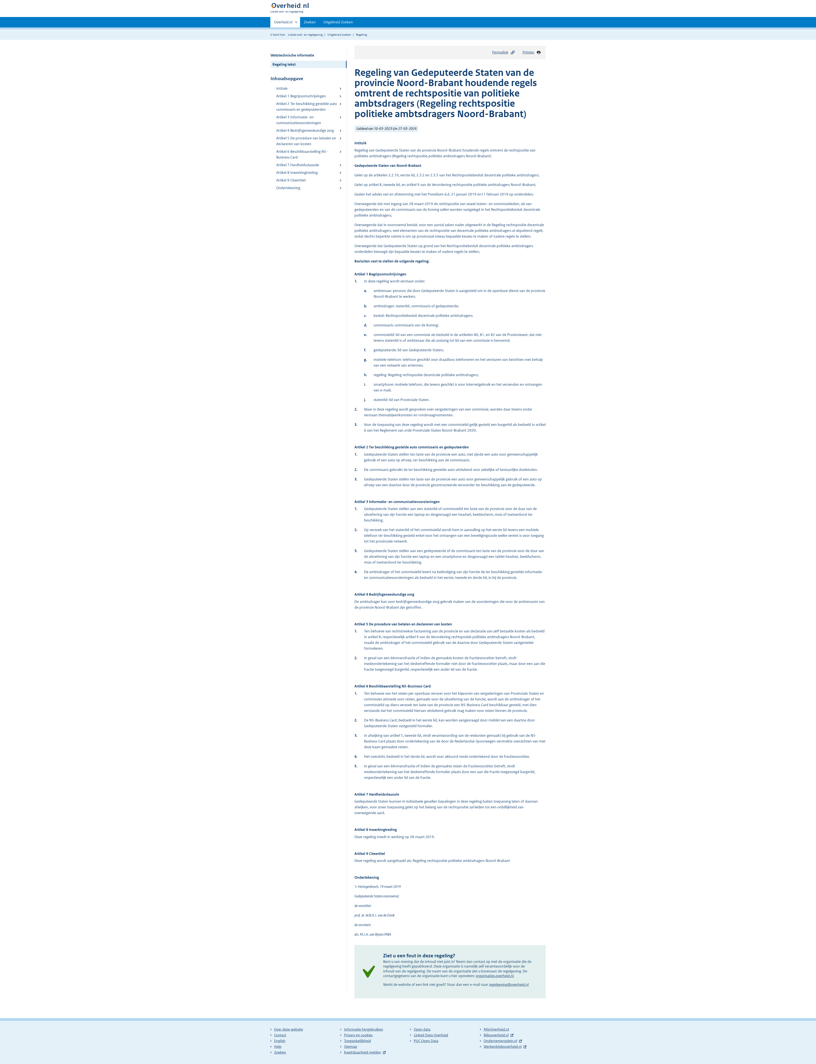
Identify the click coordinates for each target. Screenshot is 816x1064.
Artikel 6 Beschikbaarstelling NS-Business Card (301, 154)
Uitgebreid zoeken (339, 35)
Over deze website (288, 1029)
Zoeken (310, 22)
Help (278, 1046)
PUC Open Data (426, 1040)
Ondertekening (288, 188)
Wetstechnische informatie (292, 55)
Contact (280, 1035)
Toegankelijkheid (357, 1040)
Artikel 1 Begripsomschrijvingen (301, 96)
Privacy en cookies (358, 1035)
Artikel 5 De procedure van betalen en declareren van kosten (306, 141)
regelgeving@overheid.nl (509, 984)
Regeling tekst (284, 64)
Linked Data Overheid (431, 1035)
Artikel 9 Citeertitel (291, 180)
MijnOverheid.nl (496, 1029)
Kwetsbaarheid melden (362, 1052)
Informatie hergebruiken (363, 1029)
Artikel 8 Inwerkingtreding (297, 172)
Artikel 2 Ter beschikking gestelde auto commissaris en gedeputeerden (306, 106)
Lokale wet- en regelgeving (305, 35)
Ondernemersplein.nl (500, 1040)
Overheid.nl (283, 23)
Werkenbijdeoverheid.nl (503, 1046)
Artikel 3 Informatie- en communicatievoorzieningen (298, 120)
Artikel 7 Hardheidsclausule (297, 165)
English (279, 1040)
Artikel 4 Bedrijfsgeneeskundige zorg (305, 130)
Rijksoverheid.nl (496, 1035)
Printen (528, 52)
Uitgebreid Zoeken (338, 22)
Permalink (500, 52)
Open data (422, 1029)
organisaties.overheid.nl (495, 975)
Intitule (282, 88)
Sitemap (350, 1046)
